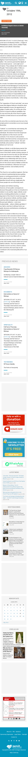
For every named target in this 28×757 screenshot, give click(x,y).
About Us (9, 731)
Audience (18, 731)
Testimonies (8, 362)
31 (10, 619)
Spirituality (8, 325)
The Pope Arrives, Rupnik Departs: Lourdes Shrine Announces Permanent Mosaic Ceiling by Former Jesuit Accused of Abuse (17, 513)
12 (17, 610)
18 (14, 613)
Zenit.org (6, 301)
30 (7, 619)
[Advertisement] (14, 397)
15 (4, 613)
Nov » (7, 622)
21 (23, 613)
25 (14, 616)
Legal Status (17, 734)
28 (23, 616)
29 (4, 619)
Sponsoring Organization (6, 734)
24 (10, 616)
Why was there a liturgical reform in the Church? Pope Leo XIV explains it (8, 651)
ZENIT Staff (4, 34)
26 (17, 616)
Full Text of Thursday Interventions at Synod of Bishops (11, 329)
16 (7, 613)
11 (14, 610)
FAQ (14, 731)
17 (10, 613)
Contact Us (14, 737)
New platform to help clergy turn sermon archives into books (16, 522)
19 (17, 613)
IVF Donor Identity (9, 364)
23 (7, 616)
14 (23, 610)
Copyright (24, 734)
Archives (7, 267)
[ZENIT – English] (8, 3)
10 (10, 610)
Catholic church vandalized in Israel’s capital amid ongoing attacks (16, 531)
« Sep (4, 622)
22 (4, 616)
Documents (8, 292)
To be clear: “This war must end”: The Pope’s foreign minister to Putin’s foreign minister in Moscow (13, 477)
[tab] (8, 698)
